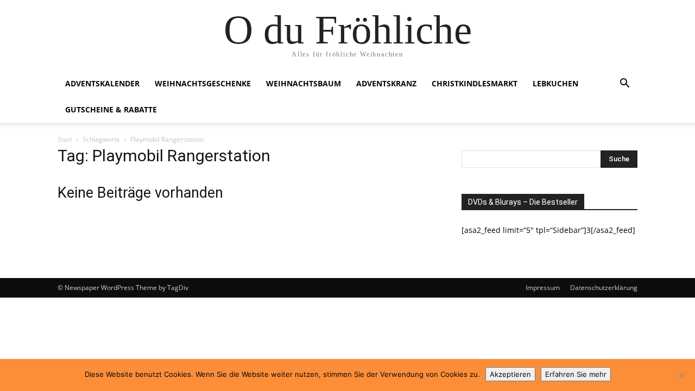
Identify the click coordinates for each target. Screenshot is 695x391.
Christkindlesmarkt (474, 83)
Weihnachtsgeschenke (203, 83)
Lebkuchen (555, 83)
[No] (681, 375)
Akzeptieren (510, 374)
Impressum (543, 287)
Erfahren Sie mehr (575, 374)
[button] (624, 84)
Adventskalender (102, 83)
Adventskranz (386, 83)
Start (65, 139)
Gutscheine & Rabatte (111, 109)
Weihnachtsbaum (303, 83)
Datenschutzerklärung (603, 287)
